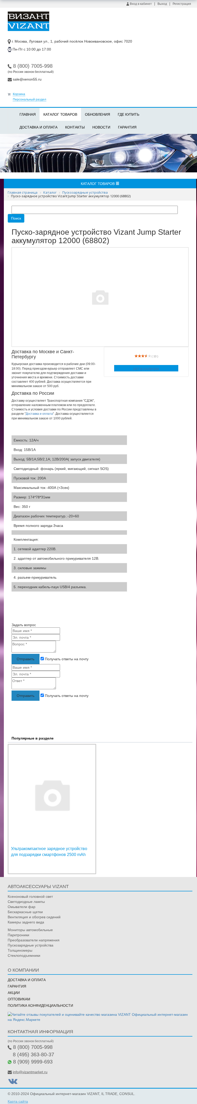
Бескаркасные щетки (25, 912)
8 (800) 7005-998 (33, 66)
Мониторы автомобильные (30, 930)
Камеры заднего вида (26, 922)
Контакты (75, 127)
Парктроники (18, 935)
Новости (101, 127)
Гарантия (127, 127)
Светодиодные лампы (26, 902)
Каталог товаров (60, 114)
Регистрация (182, 4)
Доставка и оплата (38, 127)
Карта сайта (18, 1101)
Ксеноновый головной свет (30, 896)
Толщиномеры (20, 950)
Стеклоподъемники (24, 955)
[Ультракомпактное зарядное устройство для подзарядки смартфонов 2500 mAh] (52, 794)
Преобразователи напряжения (34, 940)
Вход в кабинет (140, 4)
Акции (14, 993)
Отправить (25, 659)
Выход (162, 4)
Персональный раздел (29, 99)
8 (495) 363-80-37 (33, 1054)
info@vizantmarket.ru (30, 1072)
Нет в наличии (146, 369)
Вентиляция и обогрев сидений (34, 917)
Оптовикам (19, 999)
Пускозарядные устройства (30, 945)
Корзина (19, 94)
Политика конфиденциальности (40, 1005)
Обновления (97, 114)
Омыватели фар (21, 907)
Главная (27, 114)
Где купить (128, 114)
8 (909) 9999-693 (33, 1061)
